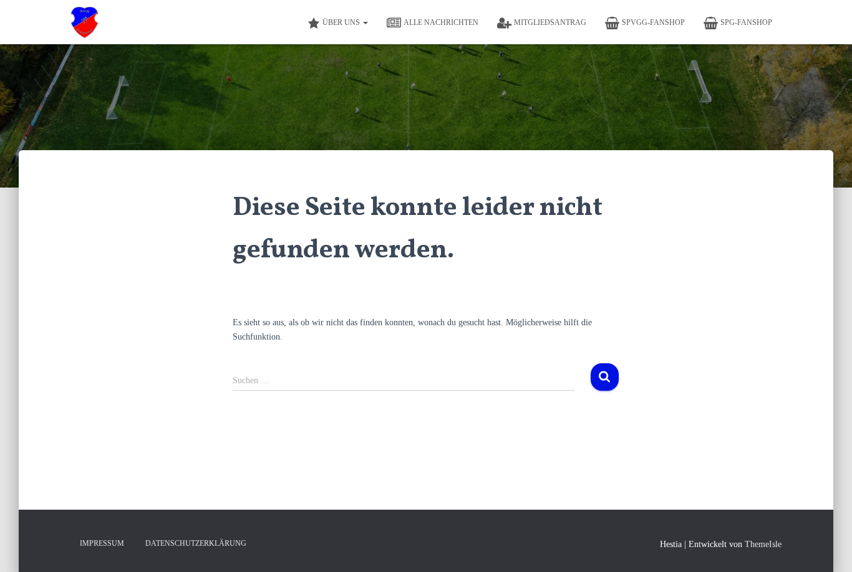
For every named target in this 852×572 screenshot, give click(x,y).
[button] (365, 22)
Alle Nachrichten (441, 22)
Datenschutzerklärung (195, 543)
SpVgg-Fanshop (653, 22)
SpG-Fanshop (746, 22)
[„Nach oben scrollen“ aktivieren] (827, 547)
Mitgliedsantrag (550, 22)
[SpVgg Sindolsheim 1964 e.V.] (84, 22)
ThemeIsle (763, 544)
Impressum (102, 543)
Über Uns (342, 22)
